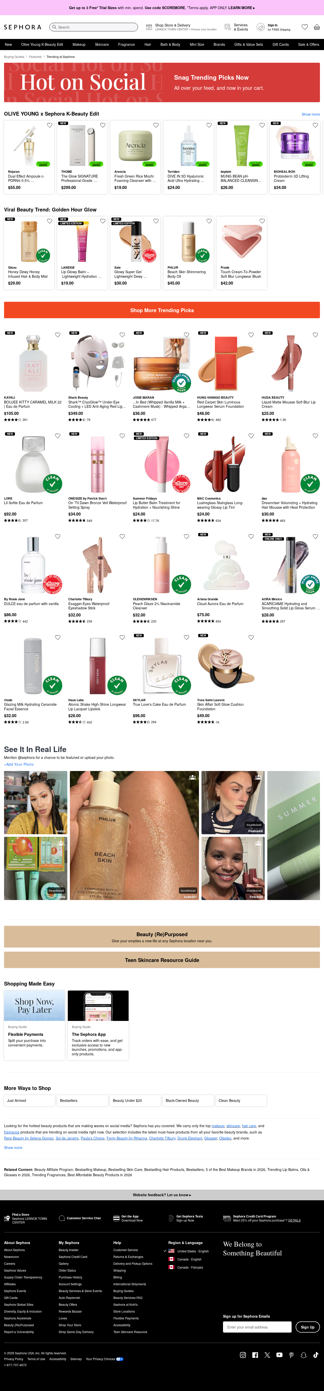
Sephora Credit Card (73, 1256)
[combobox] (93, 27)
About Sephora (14, 1250)
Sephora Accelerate (17, 1318)
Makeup (79, 44)
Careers (9, 1263)
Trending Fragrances (49, 1174)
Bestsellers (195, 1169)
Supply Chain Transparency (23, 1277)
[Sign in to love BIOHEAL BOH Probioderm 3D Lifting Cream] (315, 125)
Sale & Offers (308, 44)
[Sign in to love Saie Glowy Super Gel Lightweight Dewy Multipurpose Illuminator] (155, 221)
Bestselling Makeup (90, 1169)
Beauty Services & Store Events (80, 1291)
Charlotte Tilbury (162, 1138)
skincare (233, 1125)
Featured (35, 56)
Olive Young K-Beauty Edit (42, 44)
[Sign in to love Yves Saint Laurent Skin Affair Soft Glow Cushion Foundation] (251, 637)
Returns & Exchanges (128, 1256)
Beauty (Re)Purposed (19, 1325)
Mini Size (197, 44)
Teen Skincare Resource (130, 1332)
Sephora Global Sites (18, 1304)
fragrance (11, 1132)
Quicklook (29, 163)
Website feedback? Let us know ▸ (162, 1194)
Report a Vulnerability (19, 1332)
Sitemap (76, 1359)
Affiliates (10, 1284)
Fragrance (126, 44)
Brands (219, 44)
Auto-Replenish (69, 1297)
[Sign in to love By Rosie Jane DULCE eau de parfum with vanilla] (57, 536)
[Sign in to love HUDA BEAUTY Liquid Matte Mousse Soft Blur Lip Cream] (315, 334)
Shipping (119, 1270)
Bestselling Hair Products (164, 1169)
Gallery (64, 1263)
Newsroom (11, 1256)
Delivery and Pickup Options (132, 1263)
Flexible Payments (126, 1318)
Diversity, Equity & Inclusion (23, 1311)
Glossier (210, 1138)
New (8, 44)
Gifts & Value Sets (248, 44)
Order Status (67, 1270)
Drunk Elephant (189, 1138)
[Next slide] (314, 157)
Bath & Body (170, 44)
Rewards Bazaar (70, 1311)
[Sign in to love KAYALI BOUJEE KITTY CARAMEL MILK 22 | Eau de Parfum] (57, 334)
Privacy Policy (13, 1359)
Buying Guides (14, 56)
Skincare (102, 44)
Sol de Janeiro (67, 1138)
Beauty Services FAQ (127, 1297)
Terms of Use (36, 1359)
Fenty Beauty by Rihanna (127, 1138)
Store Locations (124, 1311)
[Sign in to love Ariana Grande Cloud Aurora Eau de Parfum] (251, 536)
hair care (249, 1125)
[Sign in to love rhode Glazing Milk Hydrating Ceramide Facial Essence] (57, 637)
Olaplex (225, 1138)
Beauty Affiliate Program (53, 1169)
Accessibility (121, 1325)
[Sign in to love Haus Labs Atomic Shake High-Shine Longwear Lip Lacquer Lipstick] (122, 637)
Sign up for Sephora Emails (246, 1316)
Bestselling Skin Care (125, 1169)
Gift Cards (281, 44)
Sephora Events (15, 1291)
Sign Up (308, 1327)
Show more (311, 114)
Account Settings (70, 1284)
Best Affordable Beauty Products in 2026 (100, 1174)
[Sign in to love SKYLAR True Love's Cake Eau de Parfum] (186, 637)
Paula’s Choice (93, 1138)
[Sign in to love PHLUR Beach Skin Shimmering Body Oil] (209, 221)
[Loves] (305, 27)
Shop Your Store (70, 1325)
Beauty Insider (68, 1250)
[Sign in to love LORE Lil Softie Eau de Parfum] (57, 435)
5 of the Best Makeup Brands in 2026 (235, 1169)
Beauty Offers (68, 1304)
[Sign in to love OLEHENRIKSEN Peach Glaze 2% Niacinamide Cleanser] (186, 536)
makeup (218, 1125)
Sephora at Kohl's (125, 1304)
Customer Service (125, 1250)
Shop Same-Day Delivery (76, 1332)
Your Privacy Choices (100, 1359)
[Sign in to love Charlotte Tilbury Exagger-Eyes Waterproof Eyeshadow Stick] (122, 536)
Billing (117, 1277)
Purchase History (70, 1277)
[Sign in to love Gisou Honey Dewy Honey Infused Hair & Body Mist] (49, 221)
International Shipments (129, 1284)
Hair (148, 44)
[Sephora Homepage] (22, 27)
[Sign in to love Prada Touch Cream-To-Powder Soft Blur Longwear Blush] (262, 221)
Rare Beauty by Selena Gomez (29, 1138)
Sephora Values (15, 1270)
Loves (63, 1318)
